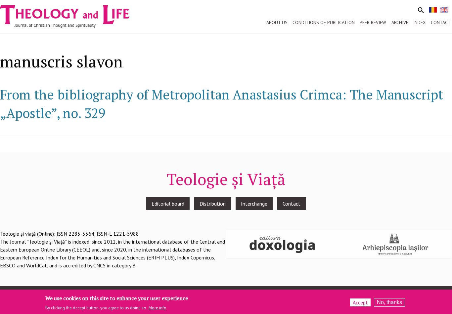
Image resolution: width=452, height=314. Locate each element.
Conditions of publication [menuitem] (324, 22)
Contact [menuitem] (441, 22)
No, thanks (389, 302)
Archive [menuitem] (399, 22)
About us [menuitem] (277, 22)
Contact (291, 203)
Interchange (254, 203)
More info (157, 308)
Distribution (213, 203)
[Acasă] (71, 16)
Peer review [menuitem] (373, 22)
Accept (360, 302)
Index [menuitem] (419, 22)
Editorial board (168, 203)
